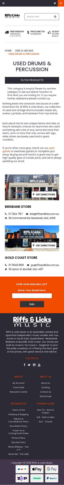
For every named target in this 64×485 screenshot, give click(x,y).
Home (8, 50)
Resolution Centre (18, 391)
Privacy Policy (18, 437)
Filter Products (32, 80)
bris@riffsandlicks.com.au (44, 214)
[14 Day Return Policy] (49, 33)
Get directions (45, 194)
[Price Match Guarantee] (28, 32)
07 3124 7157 (15, 214)
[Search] (55, 17)
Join (31, 304)
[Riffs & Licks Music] (12, 16)
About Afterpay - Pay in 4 (18, 448)
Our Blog (45, 387)
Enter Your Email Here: (32, 290)
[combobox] (38, 16)
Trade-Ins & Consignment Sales (19, 432)
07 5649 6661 (16, 265)
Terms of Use (18, 410)
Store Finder (45, 396)
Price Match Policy (18, 426)
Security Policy (18, 442)
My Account (18, 383)
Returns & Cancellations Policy (18, 420)
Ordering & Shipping (18, 414)
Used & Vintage (24, 50)
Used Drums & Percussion (24, 54)
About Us (45, 383)
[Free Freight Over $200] (7, 33)
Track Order (18, 387)
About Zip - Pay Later (18, 454)
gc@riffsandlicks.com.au (44, 265)
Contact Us (45, 391)
